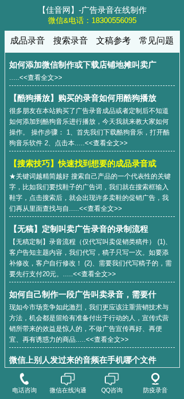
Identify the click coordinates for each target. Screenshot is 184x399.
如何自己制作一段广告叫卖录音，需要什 (82, 294)
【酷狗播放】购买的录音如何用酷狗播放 (82, 98)
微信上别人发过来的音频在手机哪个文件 (82, 360)
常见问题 (156, 41)
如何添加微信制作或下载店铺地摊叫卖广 (82, 64)
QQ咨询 (112, 390)
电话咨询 (24, 390)
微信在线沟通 (68, 390)
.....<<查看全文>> (35, 77)
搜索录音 (70, 41)
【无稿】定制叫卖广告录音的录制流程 (78, 229)
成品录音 (27, 41)
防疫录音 (155, 390)
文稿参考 (113, 41)
